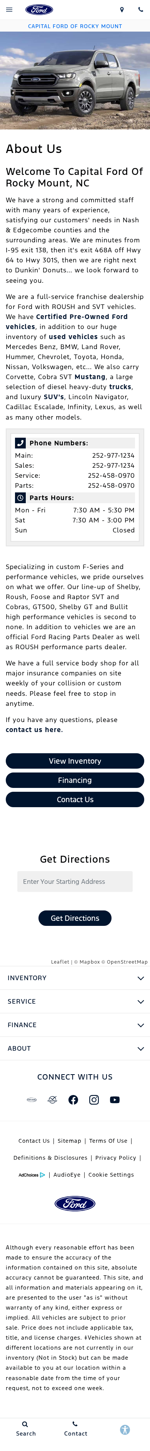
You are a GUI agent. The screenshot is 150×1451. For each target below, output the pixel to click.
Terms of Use (108, 1140)
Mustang (90, 377)
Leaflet (60, 962)
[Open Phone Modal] (140, 9)
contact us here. (34, 730)
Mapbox (90, 962)
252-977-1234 (113, 455)
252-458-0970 (111, 475)
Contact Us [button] (75, 799)
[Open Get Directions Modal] (122, 9)
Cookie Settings (111, 1174)
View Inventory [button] (75, 761)
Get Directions (75, 918)
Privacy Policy (116, 1157)
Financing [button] (75, 780)
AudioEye (67, 1174)
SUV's (54, 397)
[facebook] (73, 1100)
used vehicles (73, 337)
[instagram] (93, 1100)
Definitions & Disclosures (50, 1157)
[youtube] (114, 1100)
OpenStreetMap (127, 962)
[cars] (31, 1100)
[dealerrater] (52, 1100)
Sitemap (70, 1140)
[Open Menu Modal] (9, 9)
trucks (120, 387)
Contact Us (34, 1140)
